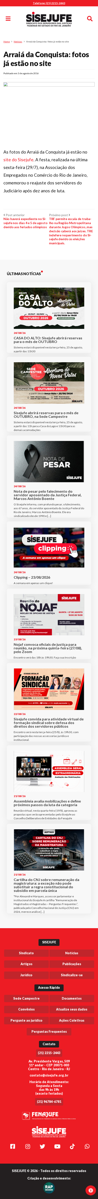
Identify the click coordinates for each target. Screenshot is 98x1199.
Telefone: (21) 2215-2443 (49, 3)
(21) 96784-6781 (49, 1102)
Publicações (71, 964)
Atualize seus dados (71, 1009)
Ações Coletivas (71, 1020)
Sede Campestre (26, 998)
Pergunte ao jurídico (26, 1020)
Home (6, 41)
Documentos (72, 998)
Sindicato (26, 953)
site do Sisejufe (18, 159)
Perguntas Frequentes (49, 1031)
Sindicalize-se (72, 975)
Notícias (18, 41)
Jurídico (26, 975)
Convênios (26, 1009)
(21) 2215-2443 (49, 1053)
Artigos (26, 964)
